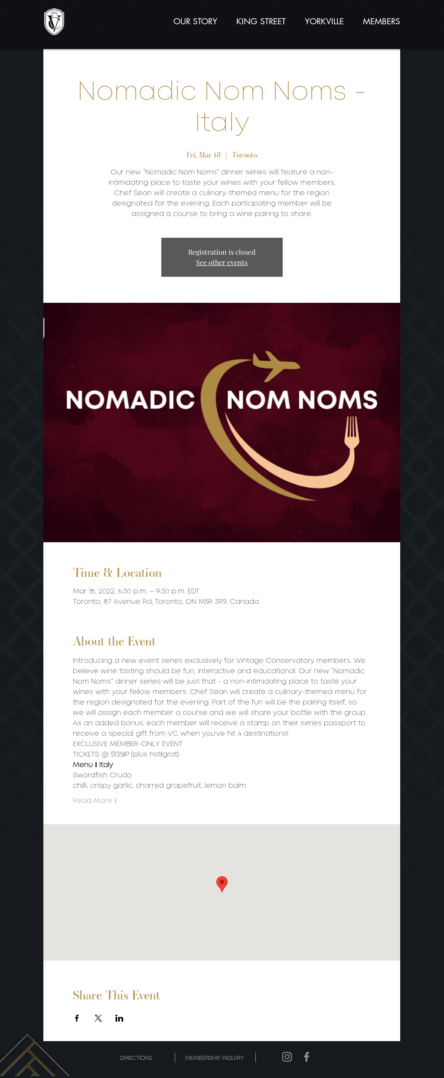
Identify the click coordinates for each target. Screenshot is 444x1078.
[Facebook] (306, 1056)
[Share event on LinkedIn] (119, 1018)
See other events (222, 262)
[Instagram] (287, 1056)
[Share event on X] (98, 1018)
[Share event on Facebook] (77, 1018)
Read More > (95, 801)
